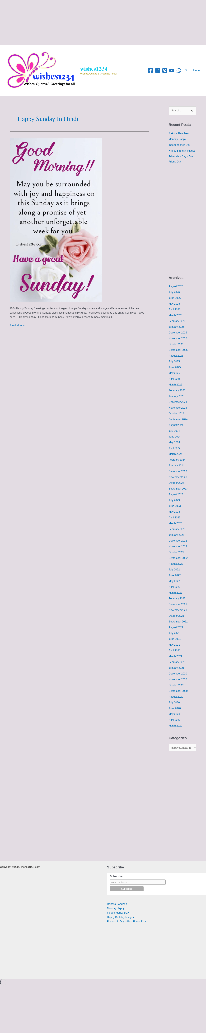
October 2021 (176, 615)
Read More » (17, 325)
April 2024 (174, 448)
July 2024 (174, 430)
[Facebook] (150, 70)
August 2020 (176, 696)
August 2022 (176, 563)
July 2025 (174, 361)
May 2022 (174, 581)
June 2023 (175, 506)
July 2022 (174, 569)
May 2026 (174, 303)
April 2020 (174, 719)
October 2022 (176, 552)
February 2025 (177, 390)
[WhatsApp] (178, 70)
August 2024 (176, 425)
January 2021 (176, 667)
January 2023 (176, 535)
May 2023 (174, 511)
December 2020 (178, 673)
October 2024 (176, 413)
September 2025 (178, 350)
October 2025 (176, 344)
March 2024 (175, 454)
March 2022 (175, 592)
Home (196, 70)
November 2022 (178, 546)
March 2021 (175, 656)
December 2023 (178, 471)
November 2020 (178, 679)
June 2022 (175, 575)
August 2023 (176, 494)
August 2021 (176, 627)
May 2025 (174, 373)
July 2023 (174, 500)
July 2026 (174, 292)
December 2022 (178, 540)
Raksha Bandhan (179, 133)
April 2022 (174, 587)
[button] (186, 70)
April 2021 (174, 650)
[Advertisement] (96, 22)
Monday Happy (177, 139)
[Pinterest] (164, 70)
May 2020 (174, 714)
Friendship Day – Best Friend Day (126, 921)
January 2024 (176, 465)
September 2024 (178, 419)
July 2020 (174, 702)
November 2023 (178, 477)
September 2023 (178, 488)
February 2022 (177, 598)
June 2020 (175, 708)
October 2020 (176, 685)
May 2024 (174, 442)
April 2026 (174, 309)
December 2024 (178, 402)
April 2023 (174, 517)
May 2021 (174, 644)
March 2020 (175, 725)
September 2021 (178, 621)
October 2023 (176, 482)
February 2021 (177, 662)
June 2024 (175, 436)
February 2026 (177, 321)
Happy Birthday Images (182, 150)
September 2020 (178, 691)
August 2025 (176, 355)
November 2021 (178, 610)
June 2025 (175, 367)
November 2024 (178, 407)
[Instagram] (157, 70)
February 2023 (177, 529)
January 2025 (176, 396)
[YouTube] (171, 70)
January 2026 (176, 326)
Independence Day (179, 145)
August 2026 (176, 286)
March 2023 (175, 523)
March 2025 (175, 384)
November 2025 (178, 338)
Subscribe (116, 876)
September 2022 (178, 558)
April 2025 (174, 378)
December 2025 (178, 332)
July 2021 (174, 633)
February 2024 (177, 459)
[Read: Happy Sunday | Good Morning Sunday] (56, 220)
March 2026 (175, 315)
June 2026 (175, 298)
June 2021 (175, 639)
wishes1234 (94, 68)
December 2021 (178, 604)
